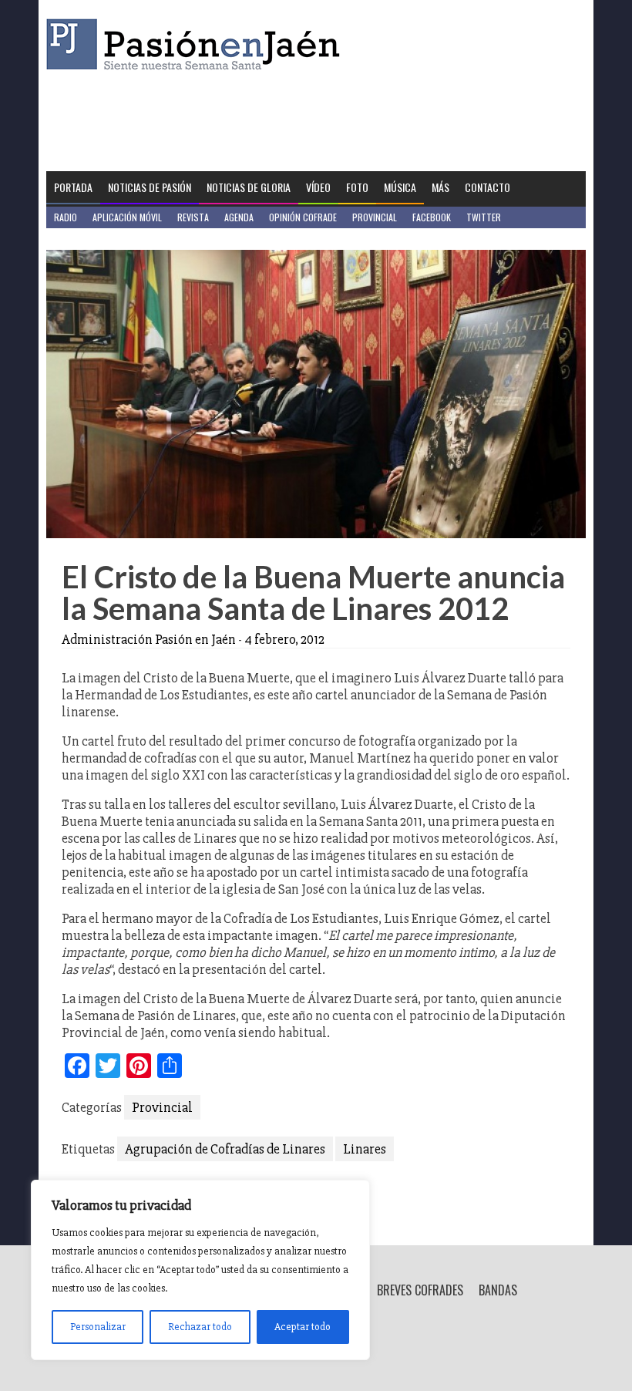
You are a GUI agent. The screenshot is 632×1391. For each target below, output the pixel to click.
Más (440, 187)
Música (400, 187)
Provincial (374, 217)
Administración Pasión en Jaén (149, 639)
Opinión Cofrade (303, 217)
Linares (364, 1148)
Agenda (239, 217)
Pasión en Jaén (197, 44)
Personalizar (98, 1326)
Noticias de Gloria (249, 187)
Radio (65, 217)
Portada (73, 187)
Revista (193, 217)
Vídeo (318, 187)
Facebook (431, 217)
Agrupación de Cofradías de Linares (225, 1148)
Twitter (483, 217)
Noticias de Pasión (149, 187)
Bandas (498, 1290)
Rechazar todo (200, 1326)
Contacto (487, 187)
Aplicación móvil (127, 217)
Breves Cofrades (420, 1290)
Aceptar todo (302, 1326)
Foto (357, 187)
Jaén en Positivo (87, 238)
